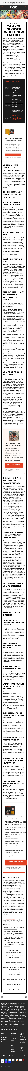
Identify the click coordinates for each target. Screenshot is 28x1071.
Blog (21, 1045)
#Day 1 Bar (7, 955)
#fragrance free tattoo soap (17, 955)
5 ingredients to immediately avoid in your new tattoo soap (13, 407)
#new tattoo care (21, 967)
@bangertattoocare (10, 919)
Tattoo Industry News (22, 1049)
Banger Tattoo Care (10, 1055)
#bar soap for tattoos (14, 950)
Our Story (22, 1037)
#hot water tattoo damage (14, 959)
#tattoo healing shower (8, 979)
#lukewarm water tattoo (14, 964)
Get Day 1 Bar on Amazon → (13, 154)
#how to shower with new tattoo (14, 962)
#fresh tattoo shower (14, 957)
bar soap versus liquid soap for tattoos (15, 287)
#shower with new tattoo (14, 972)
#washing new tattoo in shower (14, 984)
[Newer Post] (25, 997)
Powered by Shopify (20, 1055)
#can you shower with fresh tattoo (14, 952)
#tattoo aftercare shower (14, 977)
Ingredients (23, 1039)
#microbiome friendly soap (9, 967)
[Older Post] (2, 997)
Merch (3, 1042)
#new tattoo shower (14, 969)
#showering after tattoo (14, 974)
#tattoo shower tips (20, 979)
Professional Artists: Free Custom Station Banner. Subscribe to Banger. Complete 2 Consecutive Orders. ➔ (14, 2)
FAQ (12, 1036)
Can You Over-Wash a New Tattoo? (13, 931)
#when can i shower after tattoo (14, 986)
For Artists (4, 1039)
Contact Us (13, 1038)
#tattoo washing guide (14, 981)
